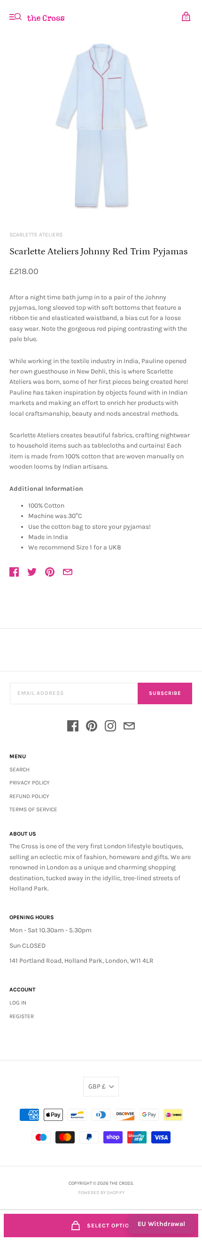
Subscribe (165, 693)
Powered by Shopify (101, 1192)
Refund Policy (29, 796)
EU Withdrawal (161, 1224)
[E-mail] (129, 727)
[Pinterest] (91, 727)
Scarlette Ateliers (35, 234)
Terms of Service (33, 809)
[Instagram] (110, 727)
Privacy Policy (29, 782)
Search (19, 769)
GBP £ (97, 1086)
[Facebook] (72, 727)
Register (21, 1016)
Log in (17, 1002)
